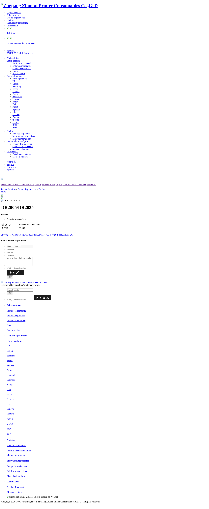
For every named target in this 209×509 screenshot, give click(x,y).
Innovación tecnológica (17, 23)
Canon (15, 84)
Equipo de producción (22, 144)
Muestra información (22, 139)
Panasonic (17, 96)
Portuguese (29, 53)
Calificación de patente (23, 146)
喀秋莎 (16, 120)
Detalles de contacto (22, 154)
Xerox (15, 101)
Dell (14, 104)
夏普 (15, 125)
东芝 (15, 128)
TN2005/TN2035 (62, 235)
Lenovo (16, 114)
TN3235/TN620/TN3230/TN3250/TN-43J (25, 235)
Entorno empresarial (22, 66)
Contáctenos (12, 25)
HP (14, 81)
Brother (16, 94)
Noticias (10, 20)
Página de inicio (14, 12)
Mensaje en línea (20, 157)
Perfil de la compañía (22, 63)
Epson (15, 89)
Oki (14, 112)
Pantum (16, 117)
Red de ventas (19, 73)
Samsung (17, 86)
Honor (15, 71)
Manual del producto (22, 149)
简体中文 (11, 53)
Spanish (11, 50)
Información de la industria (25, 136)
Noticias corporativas (22, 133)
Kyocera (16, 109)
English (19, 53)
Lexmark (17, 99)
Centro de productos (16, 17)
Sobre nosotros (13, 15)
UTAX (16, 122)
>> (4, 192)
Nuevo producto (20, 78)
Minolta (16, 91)
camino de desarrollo (22, 68)
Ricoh (15, 107)
